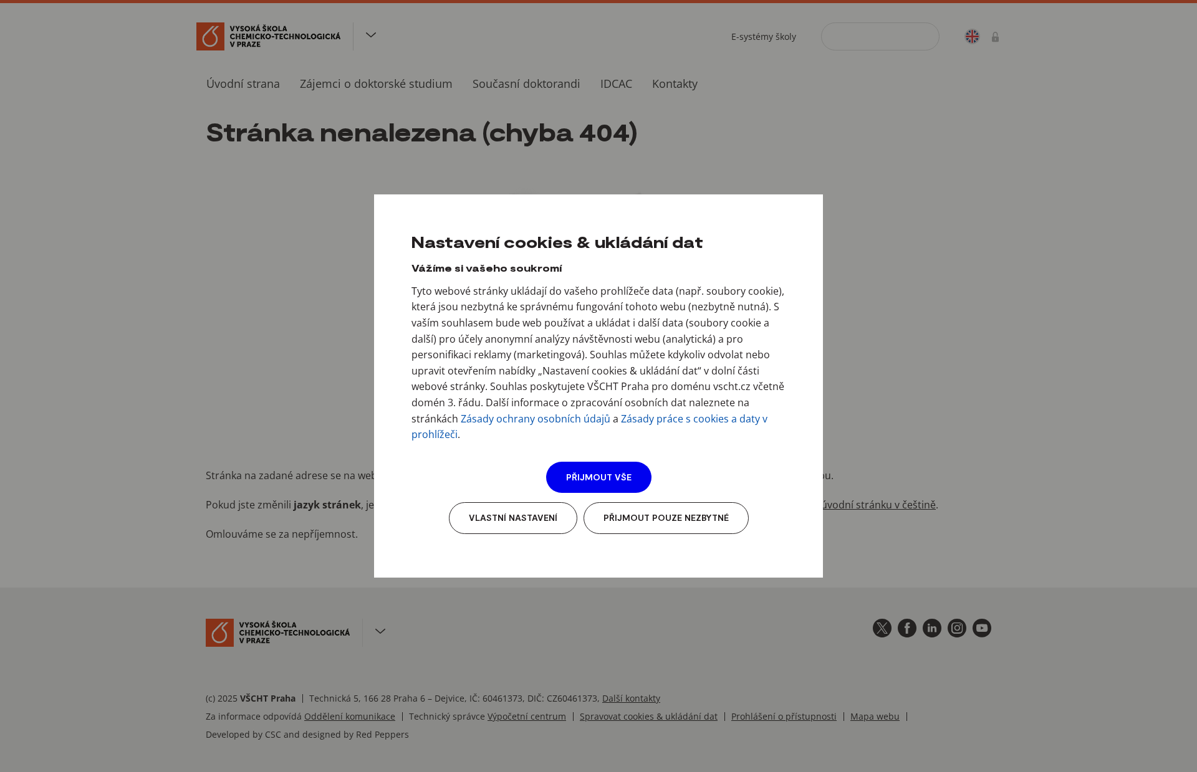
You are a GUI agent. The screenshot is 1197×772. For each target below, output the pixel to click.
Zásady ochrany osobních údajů (535, 419)
